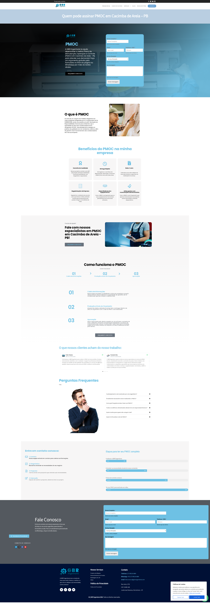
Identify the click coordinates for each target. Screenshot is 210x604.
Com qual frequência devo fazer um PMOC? (119, 403)
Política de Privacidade (194, 593)
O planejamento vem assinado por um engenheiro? (121, 394)
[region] (189, 591)
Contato (152, 6)
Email (109, 47)
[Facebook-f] (22, 547)
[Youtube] (25, 547)
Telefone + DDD (130, 47)
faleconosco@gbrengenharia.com (135, 580)
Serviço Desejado (111, 56)
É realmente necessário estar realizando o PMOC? (121, 398)
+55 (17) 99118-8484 (133, 576)
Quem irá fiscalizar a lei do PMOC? (116, 417)
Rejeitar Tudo (180, 597)
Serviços (126, 6)
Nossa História (141, 6)
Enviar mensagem (113, 82)
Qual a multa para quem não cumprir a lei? (119, 412)
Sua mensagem (111, 65)
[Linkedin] (16, 547)
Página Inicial (106, 6)
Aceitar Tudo (197, 597)
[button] (61, 361)
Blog (133, 6)
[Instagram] (19, 547)
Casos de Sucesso (117, 6)
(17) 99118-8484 (131, 573)
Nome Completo (112, 38)
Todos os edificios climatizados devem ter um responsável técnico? (126, 408)
